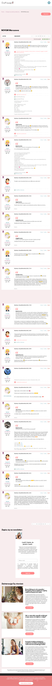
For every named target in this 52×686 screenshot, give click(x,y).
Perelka (7, 258)
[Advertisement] (26, 22)
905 (40, 36)
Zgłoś (49, 42)
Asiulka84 (7, 88)
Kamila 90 (7, 186)
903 (36, 36)
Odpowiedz (45, 14)
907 (44, 36)
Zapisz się (27, 573)
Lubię (45, 42)
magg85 (7, 430)
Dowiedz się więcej (29, 680)
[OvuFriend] (7, 3)
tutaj (18, 569)
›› (48, 36)
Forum (2, 11)
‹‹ (32, 524)
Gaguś (7, 50)
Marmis (7, 127)
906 (42, 36)
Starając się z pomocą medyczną (12, 11)
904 (38, 36)
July (7, 376)
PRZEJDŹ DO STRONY (26, 683)
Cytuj (41, 42)
